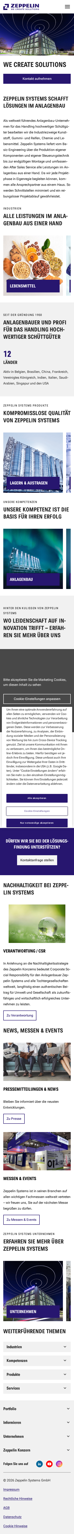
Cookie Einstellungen (37, 811)
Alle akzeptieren (37, 798)
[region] (37, 767)
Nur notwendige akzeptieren (37, 822)
